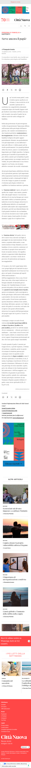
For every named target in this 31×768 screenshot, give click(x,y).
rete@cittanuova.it (18, 418)
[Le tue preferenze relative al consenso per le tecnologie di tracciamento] (28, 765)
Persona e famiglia (11, 33)
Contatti (3, 704)
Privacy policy (5, 725)
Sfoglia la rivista (15, 2)
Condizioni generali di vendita (9, 729)
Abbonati (24, 747)
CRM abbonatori (5, 708)
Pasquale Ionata (9, 49)
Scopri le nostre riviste (8, 408)
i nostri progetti (7, 413)
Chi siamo (3, 706)
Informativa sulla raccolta (9, 766)
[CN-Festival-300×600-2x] (14, 444)
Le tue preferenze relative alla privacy (16, 763)
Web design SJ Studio (15, 753)
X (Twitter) (3, 716)
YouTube (3, 720)
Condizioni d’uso (5, 731)
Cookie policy (4, 727)
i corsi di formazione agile (9, 410)
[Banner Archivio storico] (15, 227)
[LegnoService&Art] (15, 627)
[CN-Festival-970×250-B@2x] (15, 10)
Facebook (3, 714)
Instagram (4, 718)
